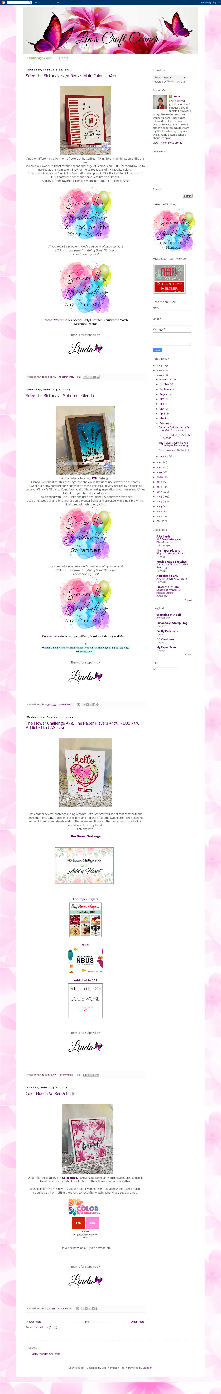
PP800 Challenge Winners (170, 553)
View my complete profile (167, 142)
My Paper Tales (166, 647)
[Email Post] (78, 377)
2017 (160, 491)
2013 (159, 511)
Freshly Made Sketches (171, 562)
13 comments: (66, 1075)
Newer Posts (34, 1322)
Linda (176, 96)
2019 (160, 482)
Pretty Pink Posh (167, 631)
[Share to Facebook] (94, 377)
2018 (160, 487)
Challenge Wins (39, 58)
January (164, 456)
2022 (160, 467)
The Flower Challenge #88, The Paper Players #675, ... (175, 444)
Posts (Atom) (49, 1327)
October (165, 384)
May (162, 409)
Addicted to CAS (167, 576)
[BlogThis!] (88, 377)
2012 (160, 516)
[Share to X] (91, 377)
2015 (160, 501)
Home (64, 58)
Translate (179, 81)
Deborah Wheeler (54, 320)
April (162, 413)
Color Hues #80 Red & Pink (50, 1094)
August (164, 394)
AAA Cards (163, 536)
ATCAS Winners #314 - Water (172, 579)
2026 (160, 365)
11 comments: (66, 704)
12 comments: (66, 377)
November (166, 379)
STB (94, 478)
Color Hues (69, 1178)
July (162, 399)
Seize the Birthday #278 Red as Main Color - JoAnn (72, 76)
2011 (159, 521)
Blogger (147, 1368)
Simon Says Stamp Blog (171, 623)
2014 (160, 506)
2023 (160, 462)
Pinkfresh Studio (167, 587)
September (166, 389)
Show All (189, 600)
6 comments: (65, 1308)
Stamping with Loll (168, 615)
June (162, 404)
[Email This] (85, 377)
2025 (160, 370)
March (163, 418)
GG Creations (165, 639)
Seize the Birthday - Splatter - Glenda (60, 396)
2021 (160, 472)
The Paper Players (168, 551)
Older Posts (137, 1322)
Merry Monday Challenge (46, 1354)
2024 (160, 375)
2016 (160, 496)
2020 (160, 477)
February (165, 423)
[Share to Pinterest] (98, 377)
